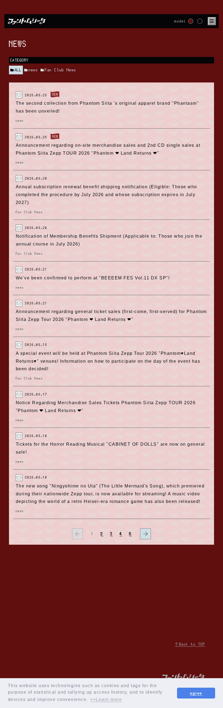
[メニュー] (212, 21)
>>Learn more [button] (106, 699)
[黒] (200, 21)
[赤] (190, 21)
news (33, 70)
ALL (18, 70)
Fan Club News (60, 70)
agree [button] (196, 693)
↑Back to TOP (190, 644)
